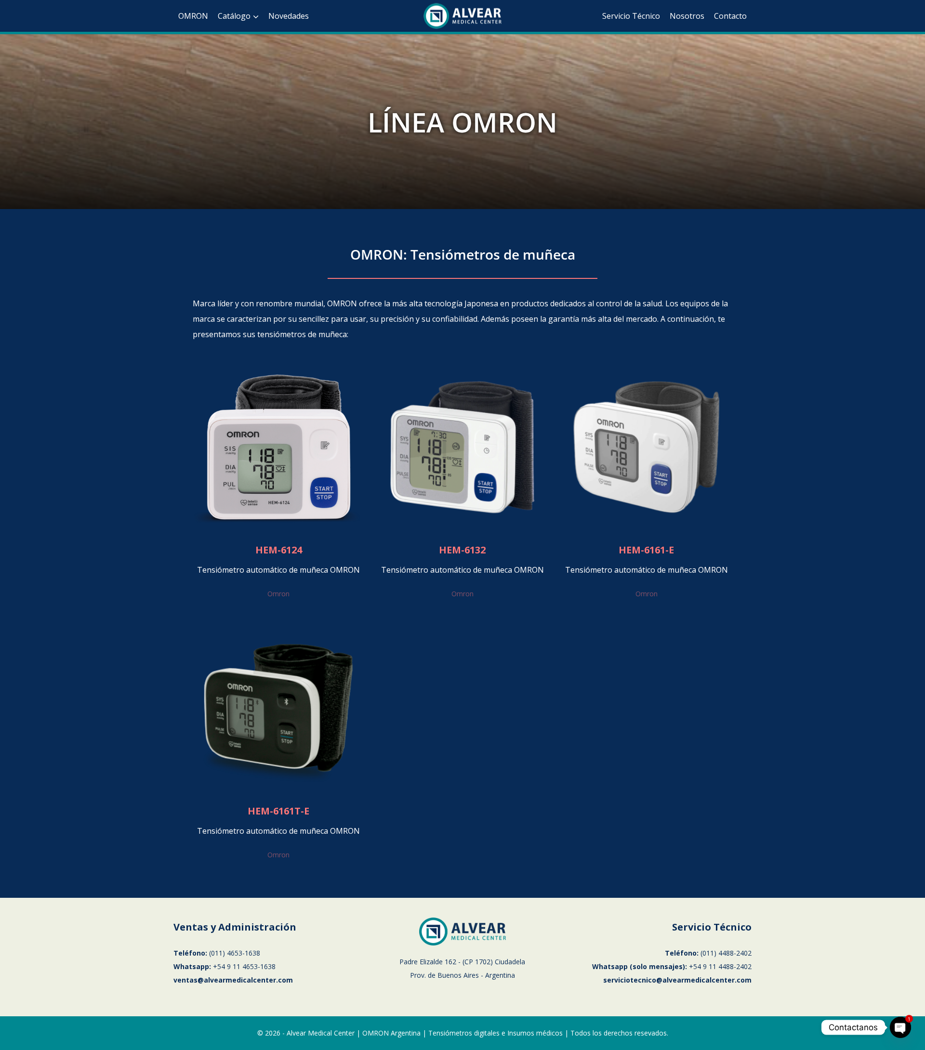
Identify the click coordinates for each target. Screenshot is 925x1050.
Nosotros (687, 16)
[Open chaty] (900, 1027)
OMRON (193, 16)
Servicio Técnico (631, 16)
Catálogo (234, 16)
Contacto (730, 16)
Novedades (288, 16)
